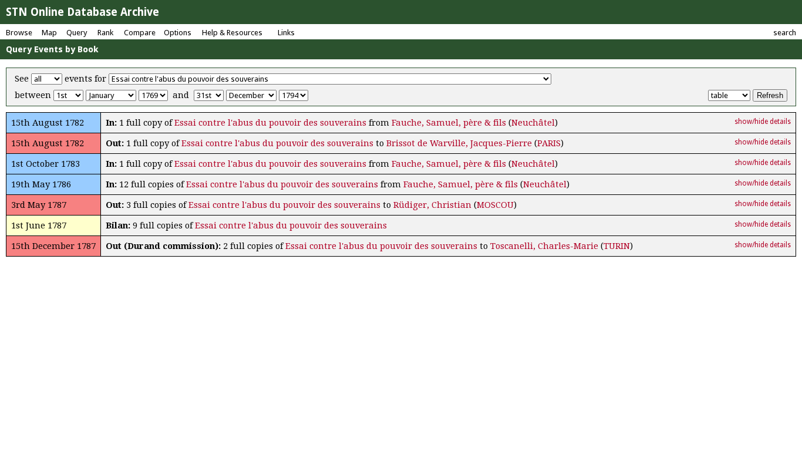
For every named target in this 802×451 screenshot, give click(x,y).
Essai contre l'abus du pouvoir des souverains (270, 122)
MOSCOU (495, 205)
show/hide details (762, 121)
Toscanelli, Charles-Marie (544, 246)
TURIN (617, 246)
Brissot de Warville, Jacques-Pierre (459, 143)
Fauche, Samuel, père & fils (449, 122)
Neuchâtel (533, 122)
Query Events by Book (52, 49)
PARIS (549, 143)
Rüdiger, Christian (432, 205)
